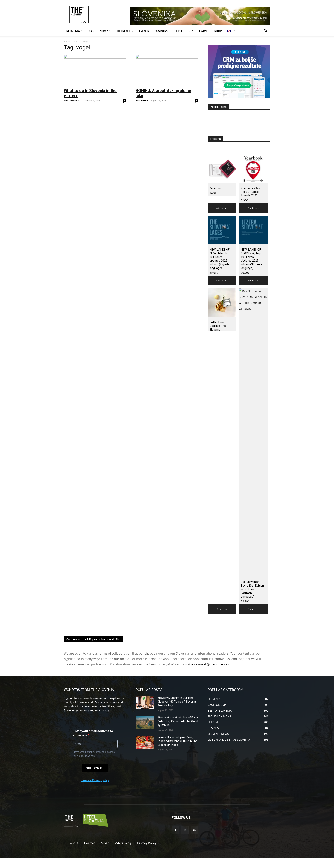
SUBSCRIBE (95, 768)
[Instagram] (185, 830)
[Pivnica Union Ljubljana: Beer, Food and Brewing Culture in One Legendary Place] (145, 742)
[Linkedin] (194, 830)
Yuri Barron (142, 100)
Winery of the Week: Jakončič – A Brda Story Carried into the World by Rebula (178, 721)
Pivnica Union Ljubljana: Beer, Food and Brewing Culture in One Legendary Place (177, 741)
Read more (221, 609)
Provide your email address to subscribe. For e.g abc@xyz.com (94, 754)
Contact (89, 843)
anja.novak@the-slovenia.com (212, 664)
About (74, 843)
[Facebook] (175, 830)
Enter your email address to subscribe (93, 733)
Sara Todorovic (72, 100)
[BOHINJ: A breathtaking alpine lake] (167, 70)
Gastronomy (98, 31)
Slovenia (73, 31)
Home (67, 41)
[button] (265, 31)
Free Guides (184, 31)
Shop (218, 31)
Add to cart (221, 207)
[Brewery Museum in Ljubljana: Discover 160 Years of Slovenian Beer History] (145, 702)
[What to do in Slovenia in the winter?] (95, 70)
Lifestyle (123, 31)
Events (144, 31)
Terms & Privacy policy (95, 780)
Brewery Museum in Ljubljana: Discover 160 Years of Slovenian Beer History (177, 701)
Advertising (123, 843)
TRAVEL (204, 31)
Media (105, 843)
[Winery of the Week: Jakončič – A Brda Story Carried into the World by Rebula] (145, 722)
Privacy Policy (146, 843)
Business (161, 31)
